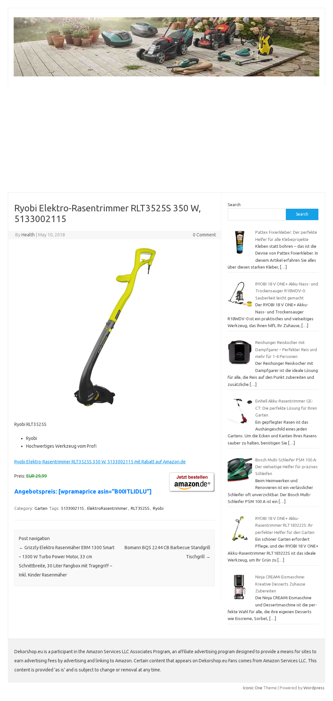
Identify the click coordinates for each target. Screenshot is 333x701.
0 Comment (204, 234)
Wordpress (314, 687)
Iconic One (252, 687)
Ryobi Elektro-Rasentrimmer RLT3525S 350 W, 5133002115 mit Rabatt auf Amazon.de (100, 461)
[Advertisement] (166, 139)
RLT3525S (140, 508)
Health (28, 234)
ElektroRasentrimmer (107, 508)
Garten (40, 508)
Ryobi (158, 508)
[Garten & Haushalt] (166, 74)
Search (234, 204)
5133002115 (72, 508)
